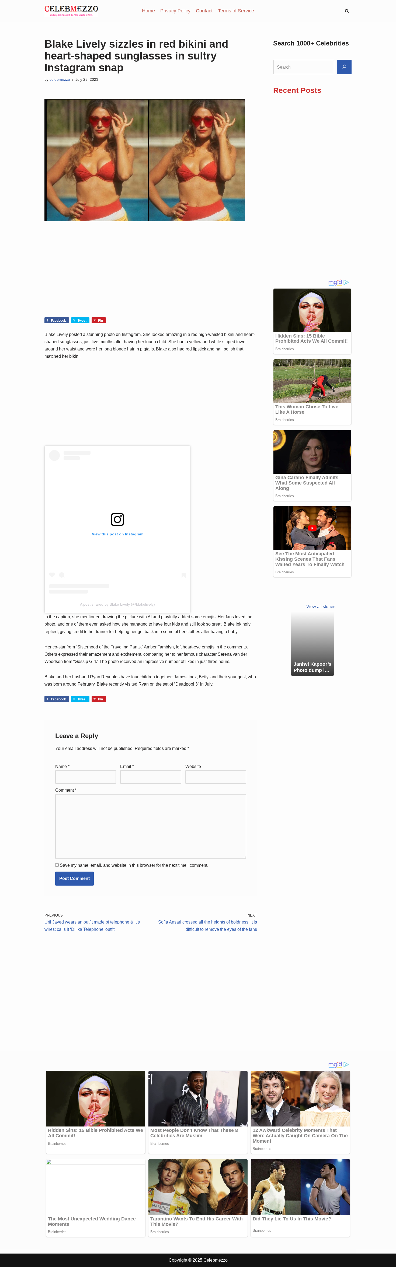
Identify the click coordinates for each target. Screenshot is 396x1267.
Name (62, 766)
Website (193, 766)
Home (148, 10)
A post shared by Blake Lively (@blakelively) (117, 604)
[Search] (344, 67)
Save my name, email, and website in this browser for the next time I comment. (134, 865)
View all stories (320, 606)
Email (127, 766)
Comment (66, 790)
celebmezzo (60, 79)
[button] (347, 11)
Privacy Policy (175, 10)
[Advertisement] (150, 277)
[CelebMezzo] (71, 11)
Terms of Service (236, 10)
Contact (204, 10)
